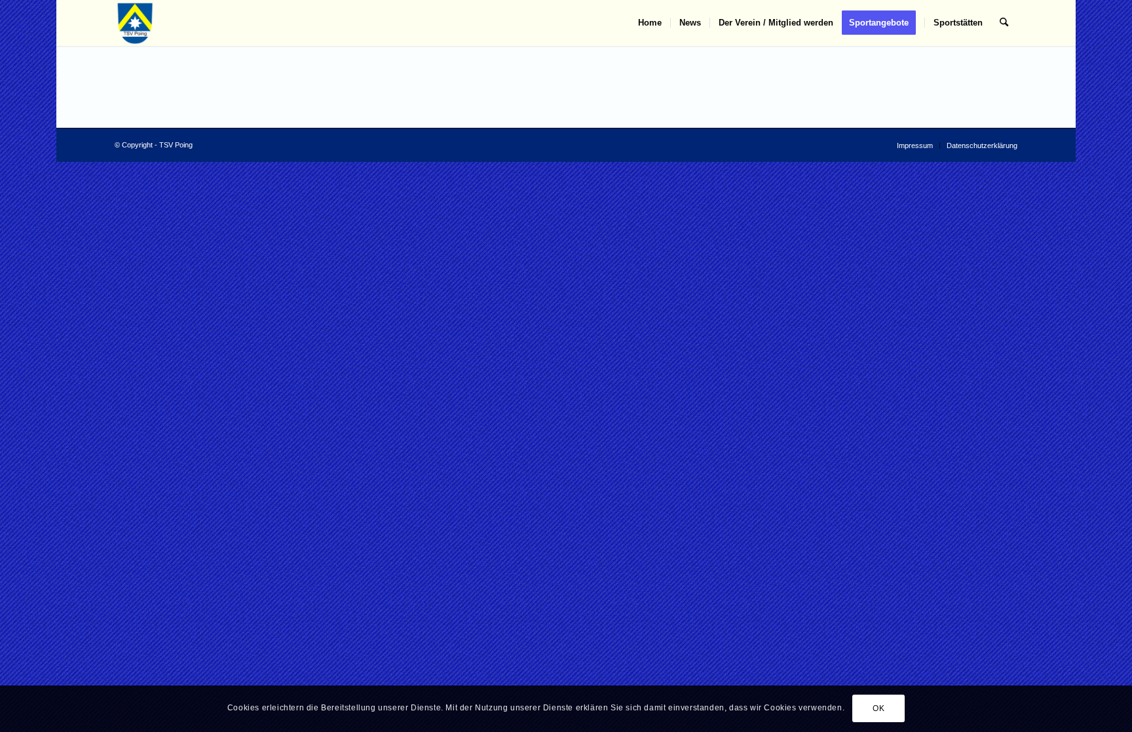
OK (878, 709)
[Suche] (1004, 23)
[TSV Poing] (135, 23)
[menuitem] (650, 23)
